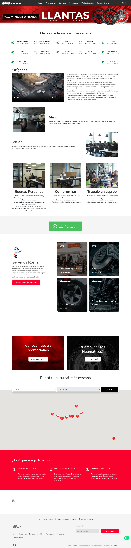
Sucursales (73, 3)
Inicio (40, 3)
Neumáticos (23, 534)
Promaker (116, 545)
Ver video (92, 359)
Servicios (62, 3)
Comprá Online (103, 3)
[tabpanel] (65, 17)
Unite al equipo (87, 3)
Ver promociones (38, 359)
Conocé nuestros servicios (26, 282)
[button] (57, 416)
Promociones (51, 3)
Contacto (32, 534)
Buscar (109, 389)
